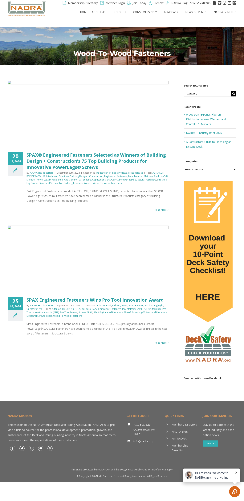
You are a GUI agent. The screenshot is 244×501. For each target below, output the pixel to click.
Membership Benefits (180, 448)
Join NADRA (179, 438)
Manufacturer (135, 176)
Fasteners (116, 309)
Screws (82, 312)
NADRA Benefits (225, 12)
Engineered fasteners (115, 176)
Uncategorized (34, 309)
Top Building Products (71, 183)
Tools (49, 315)
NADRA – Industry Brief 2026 (204, 133)
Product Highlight (154, 305)
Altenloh (56, 309)
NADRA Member (152, 309)
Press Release (135, 172)
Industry (119, 12)
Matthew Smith (152, 176)
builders (86, 309)
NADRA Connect (199, 2)
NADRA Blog (180, 431)
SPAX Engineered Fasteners (108, 312)
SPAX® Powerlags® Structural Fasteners (134, 179)
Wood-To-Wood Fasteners (107, 183)
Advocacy (171, 12)
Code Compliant (100, 309)
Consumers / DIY (145, 12)
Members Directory (184, 424)
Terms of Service (157, 469)
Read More (161, 209)
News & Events (195, 12)
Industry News (119, 172)
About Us (98, 12)
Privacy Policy (135, 469)
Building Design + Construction (86, 176)
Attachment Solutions (57, 176)
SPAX (109, 179)
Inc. (124, 309)
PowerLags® (44, 179)
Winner (88, 183)
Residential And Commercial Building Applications (79, 179)
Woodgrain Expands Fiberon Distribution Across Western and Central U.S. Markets (206, 119)
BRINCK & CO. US (71, 309)
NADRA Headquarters (41, 172)
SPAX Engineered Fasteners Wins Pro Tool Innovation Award (95, 300)
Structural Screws (48, 183)
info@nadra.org (143, 441)
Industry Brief (103, 172)
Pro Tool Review (68, 312)
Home (84, 12)
